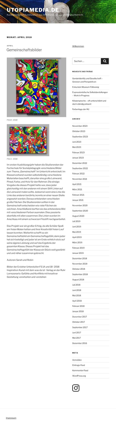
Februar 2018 (78, 306)
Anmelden (77, 360)
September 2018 (80, 274)
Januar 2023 (78, 157)
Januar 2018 (78, 311)
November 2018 (79, 263)
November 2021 (79, 179)
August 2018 (78, 279)
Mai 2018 (76, 295)
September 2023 (80, 136)
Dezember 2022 (79, 163)
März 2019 (77, 242)
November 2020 (80, 205)
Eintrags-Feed (78, 365)
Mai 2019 (76, 232)
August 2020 (78, 216)
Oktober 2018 (78, 269)
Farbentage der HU (80, 109)
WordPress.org (79, 376)
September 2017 (80, 327)
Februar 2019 (78, 248)
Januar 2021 (77, 200)
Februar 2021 (78, 195)
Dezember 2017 (79, 316)
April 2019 (77, 237)
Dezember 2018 (79, 258)
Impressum (11, 418)
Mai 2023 (76, 147)
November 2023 (79, 126)
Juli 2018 (76, 285)
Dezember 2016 (79, 343)
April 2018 (77, 301)
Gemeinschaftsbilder (24, 50)
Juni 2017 (76, 332)
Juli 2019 (76, 221)
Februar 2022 (78, 173)
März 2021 (77, 189)
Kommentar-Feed (80, 370)
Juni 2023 (76, 142)
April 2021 (76, 184)
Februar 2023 (78, 152)
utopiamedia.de (33, 10)
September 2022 (80, 168)
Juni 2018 (76, 290)
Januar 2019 (78, 253)
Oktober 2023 (78, 131)
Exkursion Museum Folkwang (85, 87)
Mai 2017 (76, 338)
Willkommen (78, 46)
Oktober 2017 (78, 322)
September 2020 (80, 210)
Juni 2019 (76, 226)
